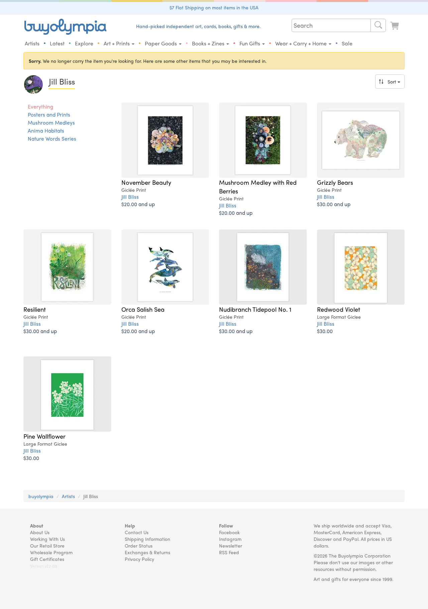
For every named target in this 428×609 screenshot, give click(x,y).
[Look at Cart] (395, 26)
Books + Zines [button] (209, 43)
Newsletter (230, 545)
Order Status (138, 545)
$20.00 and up (138, 204)
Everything (40, 106)
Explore (84, 43)
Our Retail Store (47, 545)
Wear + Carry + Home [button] (301, 43)
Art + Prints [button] (117, 43)
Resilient (34, 309)
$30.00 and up (333, 204)
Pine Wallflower (44, 436)
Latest (57, 43)
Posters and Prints (49, 114)
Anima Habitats (46, 130)
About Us (39, 532)
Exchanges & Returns (147, 552)
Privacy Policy (139, 559)
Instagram (230, 539)
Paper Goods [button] (161, 43)
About (36, 525)
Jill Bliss (130, 196)
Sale (347, 43)
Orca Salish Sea (143, 309)
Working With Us (47, 539)
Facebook (229, 532)
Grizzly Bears (335, 182)
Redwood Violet (338, 309)
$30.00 (325, 331)
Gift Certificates (47, 559)
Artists (32, 43)
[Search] (378, 25)
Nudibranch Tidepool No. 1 (255, 309)
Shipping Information (147, 539)
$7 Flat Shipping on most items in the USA (214, 7)
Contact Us (136, 532)
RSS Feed (229, 552)
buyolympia (41, 496)
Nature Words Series (52, 138)
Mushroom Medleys (51, 122)
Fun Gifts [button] (250, 43)
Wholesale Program (51, 552)
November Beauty (146, 182)
